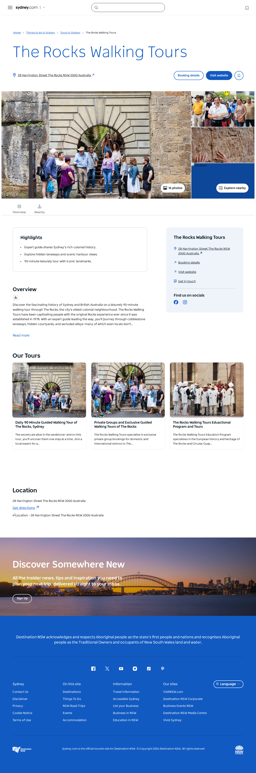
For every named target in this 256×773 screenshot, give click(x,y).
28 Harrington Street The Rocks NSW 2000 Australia (55, 75)
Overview (19, 212)
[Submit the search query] (96, 7)
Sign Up (22, 598)
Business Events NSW (178, 705)
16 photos (175, 188)
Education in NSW (125, 720)
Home (17, 32)
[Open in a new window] (49, 390)
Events (67, 713)
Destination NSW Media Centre (185, 713)
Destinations (72, 691)
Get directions (24, 508)
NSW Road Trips (74, 705)
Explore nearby (235, 188)
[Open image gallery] (96, 198)
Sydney (18, 684)
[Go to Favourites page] (247, 7)
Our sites (170, 684)
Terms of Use (22, 720)
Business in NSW (124, 713)
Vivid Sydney (172, 720)
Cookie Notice (22, 713)
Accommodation (75, 720)
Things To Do (72, 698)
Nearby (39, 212)
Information (122, 684)
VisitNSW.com (173, 691)
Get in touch (187, 281)
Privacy (18, 705)
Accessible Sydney (126, 698)
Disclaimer (20, 698)
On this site (72, 684)
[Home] (26, 7)
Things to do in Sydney (40, 32)
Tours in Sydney (70, 32)
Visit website (219, 75)
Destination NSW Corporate (183, 698)
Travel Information (126, 691)
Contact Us (20, 691)
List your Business (125, 705)
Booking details (189, 75)
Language (228, 684)
